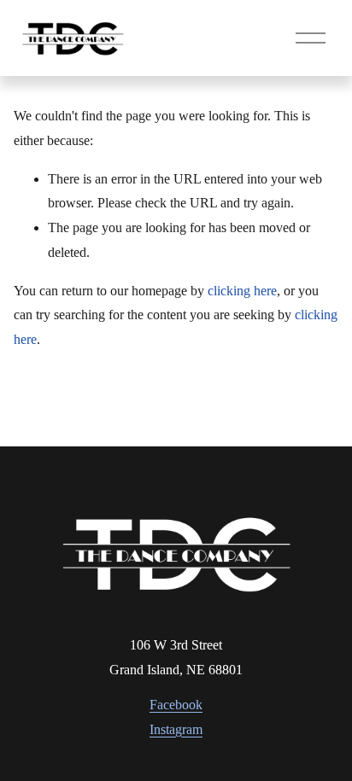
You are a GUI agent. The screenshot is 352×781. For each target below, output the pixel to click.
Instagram (176, 729)
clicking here (242, 290)
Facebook (176, 704)
